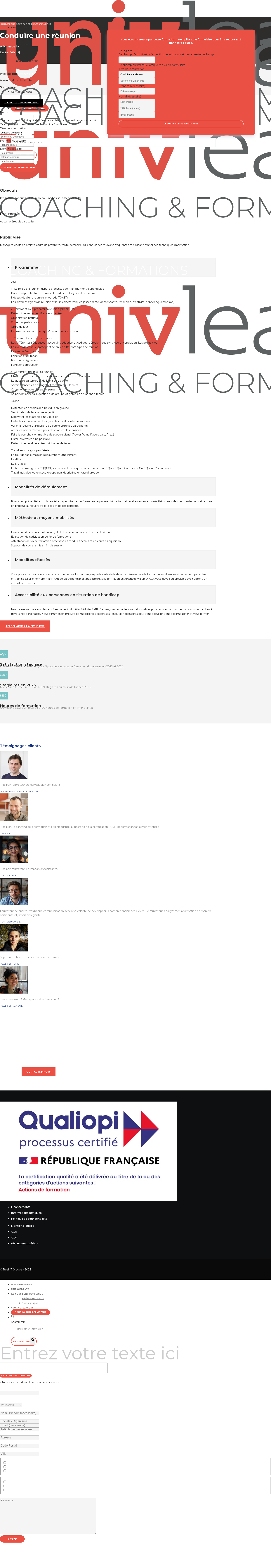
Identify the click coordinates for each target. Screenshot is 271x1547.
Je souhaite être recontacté (18, 167)
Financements (20, 1207)
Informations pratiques (26, 1213)
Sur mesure (14, 1490)
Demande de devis (19, 1467)
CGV (14, 1237)
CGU (14, 1231)
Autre (10, 1471)
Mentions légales (22, 1225)
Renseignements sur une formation (30, 1462)
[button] (13, 1317)
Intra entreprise (17, 1482)
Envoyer (12, 1538)
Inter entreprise (17, 1486)
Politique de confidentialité (29, 1218)
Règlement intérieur (24, 1243)
